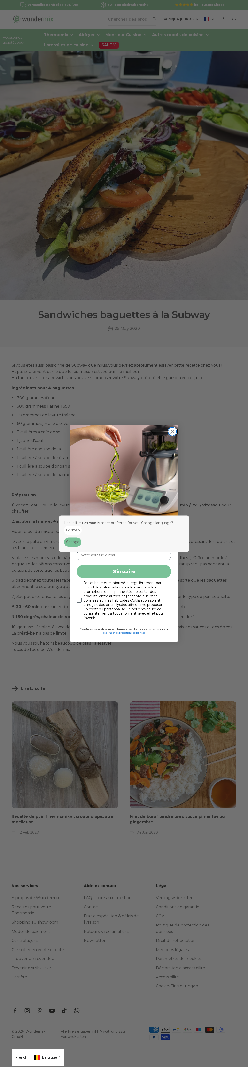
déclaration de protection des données (124, 632)
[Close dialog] (172, 431)
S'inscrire (124, 571)
